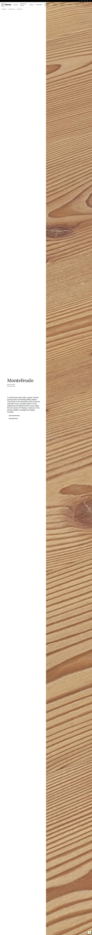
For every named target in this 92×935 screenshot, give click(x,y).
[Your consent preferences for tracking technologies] (89, 932)
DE (84, 1)
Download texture (13, 418)
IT (79, 1)
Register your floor (85, 4)
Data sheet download (14, 415)
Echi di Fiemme (11, 9)
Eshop (77, 4)
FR (87, 1)
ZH (90, 1)
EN (82, 1)
